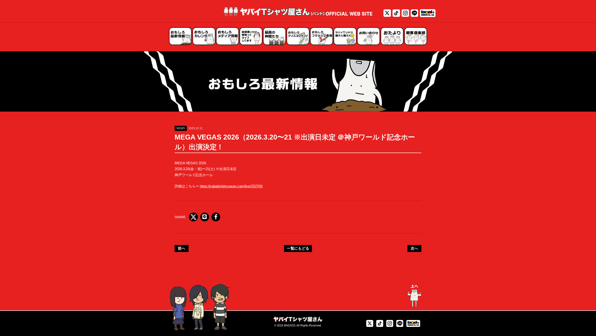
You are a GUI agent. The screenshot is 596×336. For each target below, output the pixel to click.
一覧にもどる (298, 248)
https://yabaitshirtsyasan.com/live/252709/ (231, 186)
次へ (414, 248)
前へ (181, 248)
